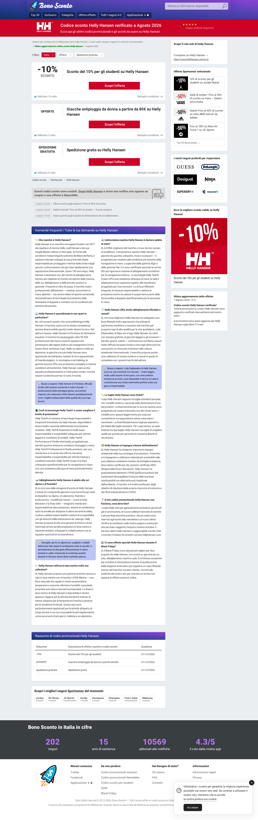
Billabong (147, 699)
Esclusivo (50, 15)
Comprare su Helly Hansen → (191, 55)
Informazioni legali (204, 772)
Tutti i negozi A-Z (111, 15)
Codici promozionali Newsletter (120, 777)
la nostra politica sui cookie (200, 799)
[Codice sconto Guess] (185, 167)
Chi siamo (158, 772)
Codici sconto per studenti (117, 782)
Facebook (77, 777)
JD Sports (70, 699)
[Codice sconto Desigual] (185, 179)
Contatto (157, 782)
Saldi (104, 788)
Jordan (40, 699)
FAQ (154, 777)
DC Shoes (53, 699)
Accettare (192, 807)
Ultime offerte (87, 15)
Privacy (197, 777)
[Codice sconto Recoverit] (210, 192)
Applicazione (135, 15)
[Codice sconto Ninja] (210, 179)
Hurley (84, 699)
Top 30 (35, 15)
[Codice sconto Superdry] (185, 192)
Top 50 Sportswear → (188, 142)
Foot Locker (131, 699)
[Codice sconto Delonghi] (210, 167)
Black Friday (108, 793)
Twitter (75, 772)
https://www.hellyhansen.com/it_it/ (191, 59)
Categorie (67, 15)
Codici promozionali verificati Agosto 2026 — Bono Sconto (57, 6)
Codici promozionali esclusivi (119, 772)
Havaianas (98, 699)
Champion (114, 699)
